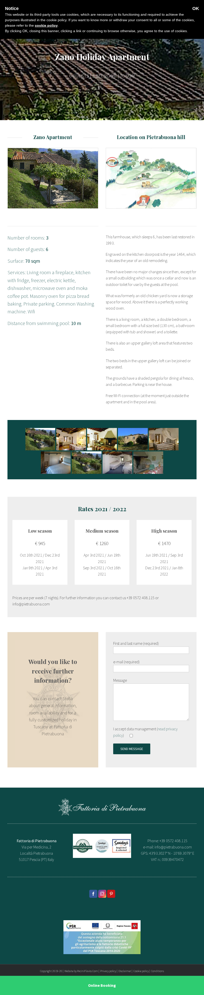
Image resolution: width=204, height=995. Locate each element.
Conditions (157, 971)
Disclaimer (124, 971)
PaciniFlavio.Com (87, 971)
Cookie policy (141, 971)
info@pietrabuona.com (173, 846)
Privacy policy (108, 971)
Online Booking (102, 985)
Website (68, 971)
